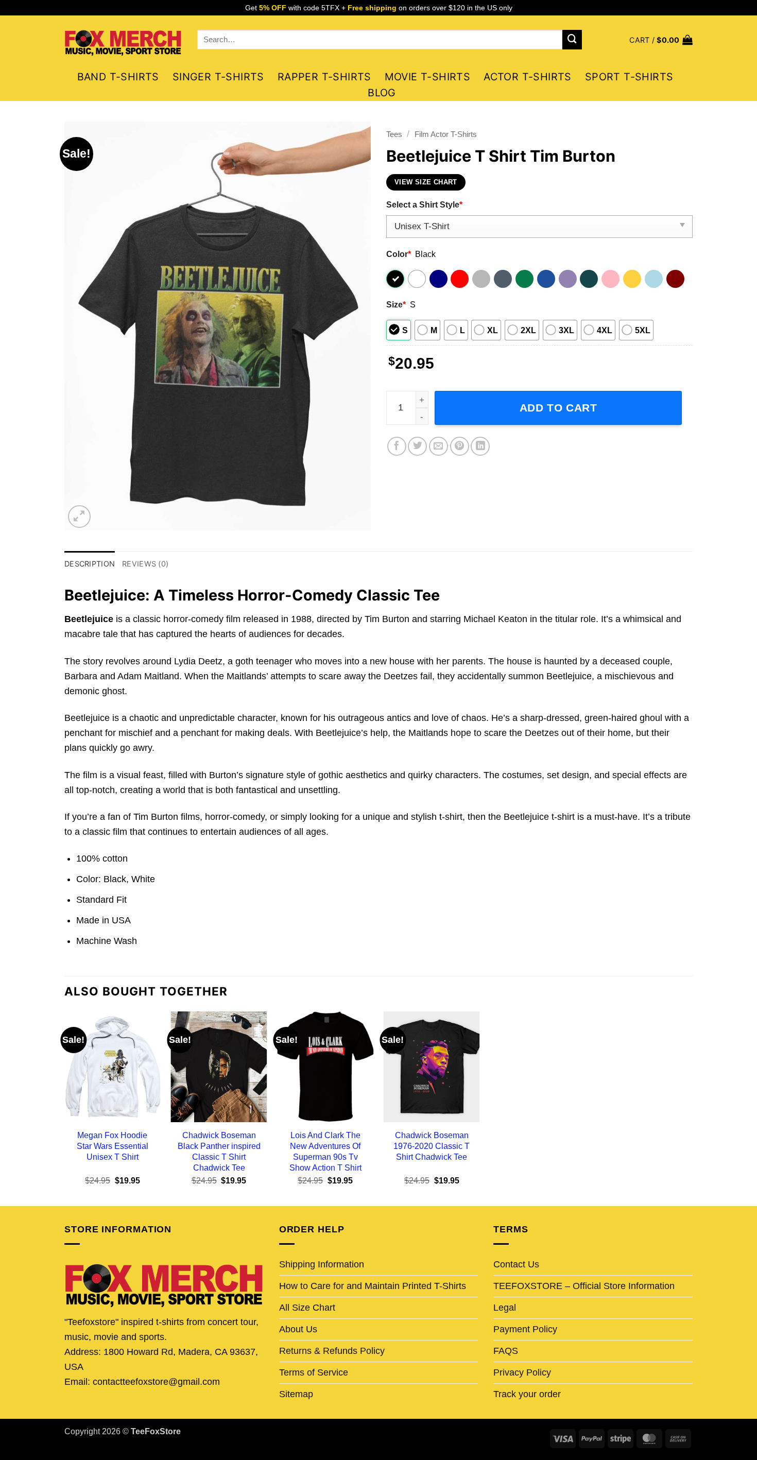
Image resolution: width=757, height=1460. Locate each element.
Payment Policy (525, 1329)
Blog (382, 93)
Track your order (527, 1394)
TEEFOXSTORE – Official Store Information (584, 1286)
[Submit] (572, 39)
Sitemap (296, 1394)
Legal (504, 1307)
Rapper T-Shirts (324, 77)
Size (396, 304)
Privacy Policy (522, 1372)
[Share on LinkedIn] (480, 446)
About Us (298, 1329)
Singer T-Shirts (218, 77)
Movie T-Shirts (428, 77)
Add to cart (558, 408)
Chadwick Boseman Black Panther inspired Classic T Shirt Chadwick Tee (219, 1151)
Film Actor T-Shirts (446, 134)
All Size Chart (307, 1307)
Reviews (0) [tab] (145, 563)
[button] (661, 40)
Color (398, 254)
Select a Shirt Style (424, 204)
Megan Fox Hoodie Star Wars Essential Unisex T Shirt (112, 1145)
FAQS (505, 1351)
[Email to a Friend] (438, 446)
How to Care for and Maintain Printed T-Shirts (372, 1286)
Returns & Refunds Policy (332, 1351)
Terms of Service (313, 1372)
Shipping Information (321, 1264)
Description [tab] (89, 563)
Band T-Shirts (118, 77)
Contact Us (516, 1264)
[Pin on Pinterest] (459, 446)
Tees (394, 134)
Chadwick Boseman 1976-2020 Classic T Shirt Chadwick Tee (431, 1145)
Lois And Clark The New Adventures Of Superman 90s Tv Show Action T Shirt (325, 1151)
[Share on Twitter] (417, 446)
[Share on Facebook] (396, 446)
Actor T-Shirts (528, 77)
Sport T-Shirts (629, 77)
